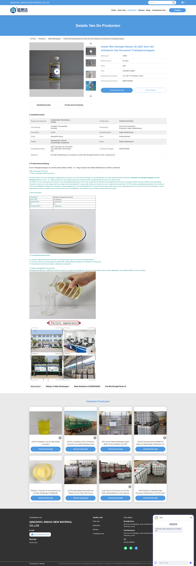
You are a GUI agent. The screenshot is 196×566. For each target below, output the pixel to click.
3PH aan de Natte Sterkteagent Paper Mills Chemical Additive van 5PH (115, 443)
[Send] (191, 562)
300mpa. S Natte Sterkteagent (57, 386)
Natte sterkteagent (54, 39)
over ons (122, 10)
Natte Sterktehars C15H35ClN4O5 (87, 386)
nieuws (141, 10)
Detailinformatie (44, 105)
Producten (42, 39)
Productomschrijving (74, 105)
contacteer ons (159, 10)
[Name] (173, 2)
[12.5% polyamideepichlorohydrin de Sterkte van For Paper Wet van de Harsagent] (80, 472)
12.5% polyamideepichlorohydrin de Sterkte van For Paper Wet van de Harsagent (81, 492)
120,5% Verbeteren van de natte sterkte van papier (45, 443)
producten (132, 10)
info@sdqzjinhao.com (41, 534)
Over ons (96, 521)
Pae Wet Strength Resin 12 (115, 386)
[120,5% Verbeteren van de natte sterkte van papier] (45, 423)
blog (148, 10)
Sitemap (42, 563)
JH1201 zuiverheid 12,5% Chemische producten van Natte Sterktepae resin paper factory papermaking (80, 443)
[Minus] (191, 517)
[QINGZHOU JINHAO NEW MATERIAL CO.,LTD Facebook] (136, 548)
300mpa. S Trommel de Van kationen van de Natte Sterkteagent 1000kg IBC (46, 492)
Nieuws (95, 529)
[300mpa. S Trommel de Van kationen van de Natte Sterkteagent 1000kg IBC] (45, 472)
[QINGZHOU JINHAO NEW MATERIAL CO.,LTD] (21, 10)
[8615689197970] (125, 548)
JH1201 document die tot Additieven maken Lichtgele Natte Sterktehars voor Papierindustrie (150, 443)
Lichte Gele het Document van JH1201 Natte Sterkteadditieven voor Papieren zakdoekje (115, 492)
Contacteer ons (98, 533)
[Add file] (155, 562)
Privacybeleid (33, 563)
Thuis (113, 10)
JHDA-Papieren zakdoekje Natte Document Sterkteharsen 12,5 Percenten (150, 492)
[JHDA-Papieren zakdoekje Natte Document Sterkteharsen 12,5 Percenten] (150, 472)
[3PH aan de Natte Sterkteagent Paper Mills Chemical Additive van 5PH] (115, 423)
